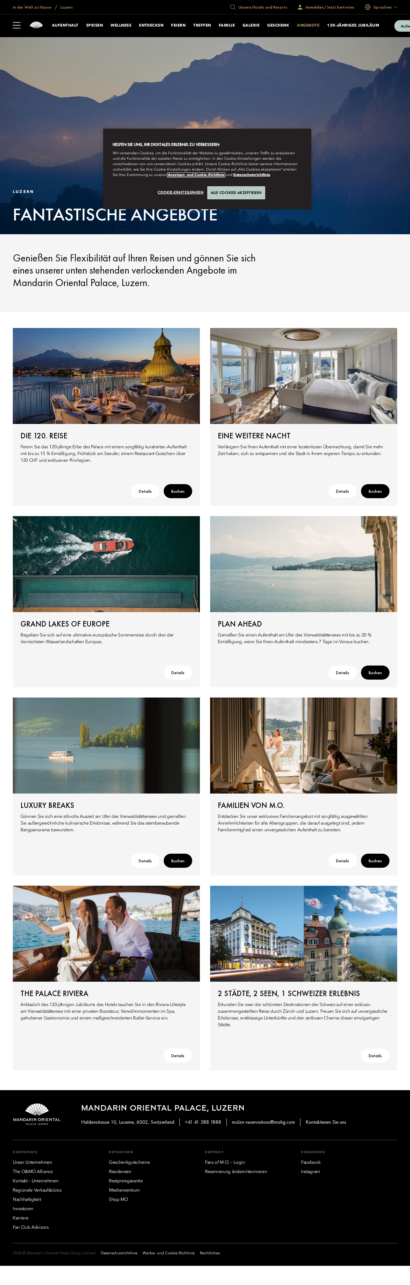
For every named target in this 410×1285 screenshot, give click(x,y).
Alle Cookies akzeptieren (236, 192)
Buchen (177, 491)
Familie (227, 26)
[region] (207, 169)
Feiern (178, 26)
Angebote (308, 26)
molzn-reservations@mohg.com (263, 1122)
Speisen (94, 26)
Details (145, 491)
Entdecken (151, 26)
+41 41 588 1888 (203, 1122)
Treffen (202, 26)
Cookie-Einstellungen (180, 192)
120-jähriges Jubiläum (353, 26)
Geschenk (278, 26)
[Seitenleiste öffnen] (16, 26)
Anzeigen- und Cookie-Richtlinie (196, 175)
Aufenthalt (65, 26)
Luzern (66, 7)
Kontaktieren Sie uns (326, 1122)
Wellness (121, 26)
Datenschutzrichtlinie (251, 175)
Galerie (250, 26)
